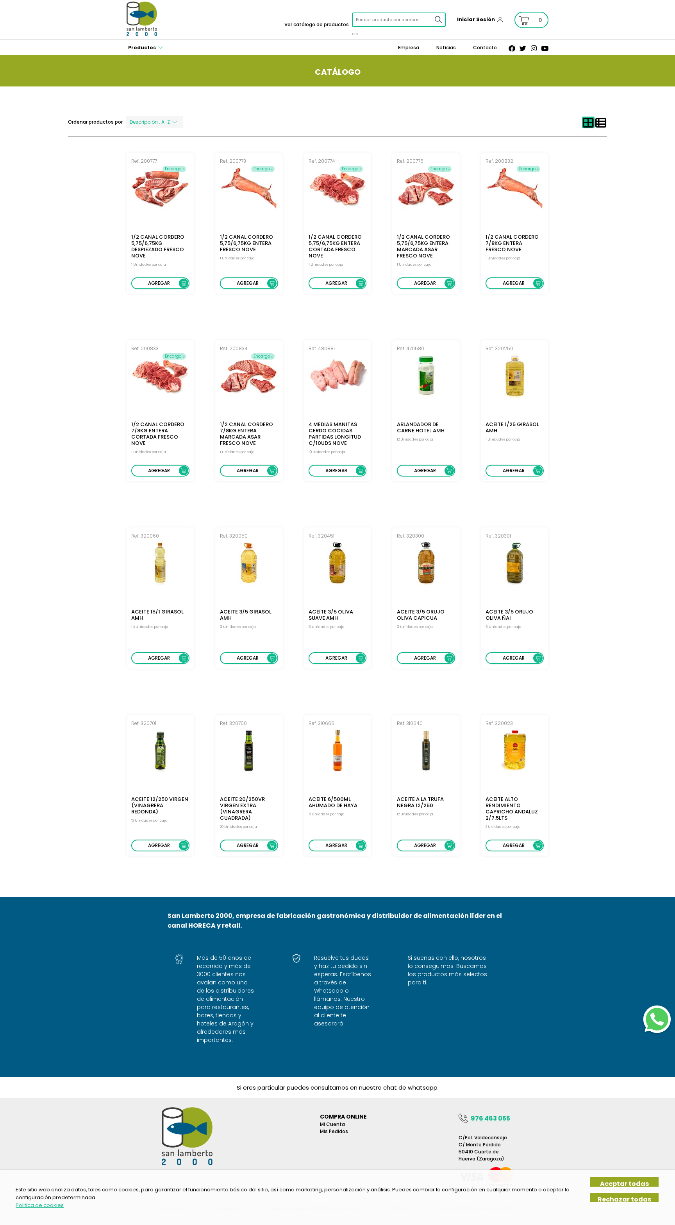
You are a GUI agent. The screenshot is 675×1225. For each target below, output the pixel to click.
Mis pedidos (334, 1131)
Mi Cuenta (332, 1124)
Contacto (485, 47)
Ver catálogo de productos (316, 24)
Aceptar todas (624, 1183)
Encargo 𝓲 (174, 169)
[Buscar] (355, 34)
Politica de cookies (40, 1205)
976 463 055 (490, 1118)
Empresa (408, 47)
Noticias (446, 47)
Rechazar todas (624, 1199)
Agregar (159, 283)
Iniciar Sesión (476, 19)
